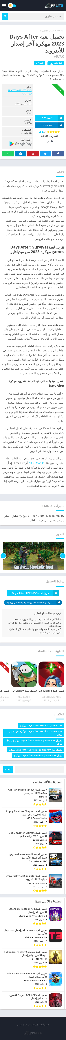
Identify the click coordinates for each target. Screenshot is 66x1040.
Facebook (58, 153)
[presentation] (63, 556)
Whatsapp (8, 153)
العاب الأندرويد (47, 30)
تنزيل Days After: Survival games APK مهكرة (38, 755)
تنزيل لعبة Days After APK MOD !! (29, 593)
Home (59, 30)
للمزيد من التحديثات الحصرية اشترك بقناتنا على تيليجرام (30, 602)
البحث (8, 769)
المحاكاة (39, 63)
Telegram (20, 153)
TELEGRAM (46, 125)
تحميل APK (47, 117)
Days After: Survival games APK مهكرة (41, 725)
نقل (48, 141)
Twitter (45, 153)
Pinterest (33, 153)
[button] (5, 16)
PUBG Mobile (36, 463)
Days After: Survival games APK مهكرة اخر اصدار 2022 (35, 733)
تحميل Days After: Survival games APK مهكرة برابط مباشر (34, 742)
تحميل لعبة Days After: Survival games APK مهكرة (35, 749)
